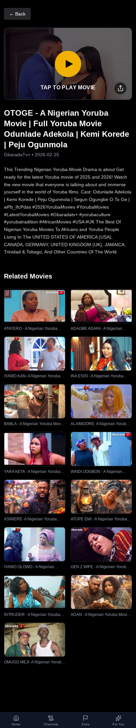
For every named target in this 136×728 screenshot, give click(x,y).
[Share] (120, 88)
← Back (17, 13)
